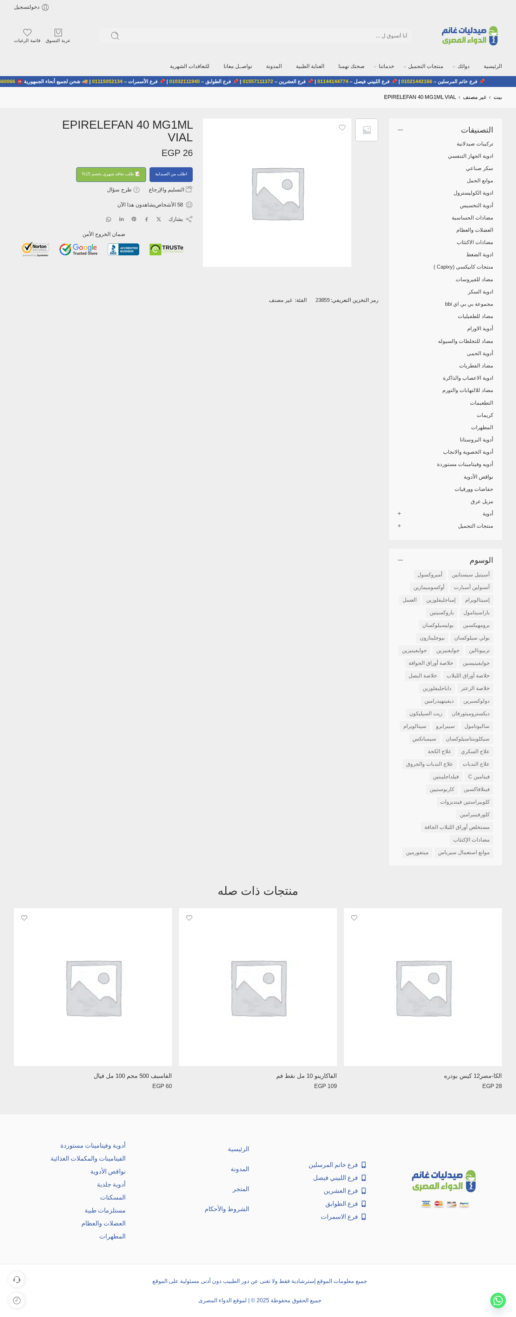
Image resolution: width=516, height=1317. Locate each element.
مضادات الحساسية (472, 217)
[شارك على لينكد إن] (121, 219)
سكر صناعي (479, 167)
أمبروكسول (429, 574)
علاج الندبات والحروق (429, 763)
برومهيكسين (476, 625)
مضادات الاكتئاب (475, 241)
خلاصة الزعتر (475, 688)
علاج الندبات (476, 763)
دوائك (469, 66)
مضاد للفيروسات (474, 279)
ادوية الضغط (479, 254)
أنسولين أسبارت (472, 587)
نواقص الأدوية (478, 476)
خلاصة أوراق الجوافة (431, 663)
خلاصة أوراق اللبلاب (468, 675)
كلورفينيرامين (475, 814)
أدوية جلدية (111, 1183)
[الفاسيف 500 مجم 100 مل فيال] (93, 986)
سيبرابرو (445, 726)
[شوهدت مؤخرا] (17, 1300)
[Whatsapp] (498, 1300)
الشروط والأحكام (227, 1208)
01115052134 (130, 80)
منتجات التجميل (437, 66)
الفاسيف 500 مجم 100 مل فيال (133, 1075)
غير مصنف (475, 96)
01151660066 (23, 80)
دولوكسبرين (476, 700)
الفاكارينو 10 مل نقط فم (306, 1075)
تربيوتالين (479, 650)
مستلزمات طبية (105, 1209)
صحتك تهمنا (375, 66)
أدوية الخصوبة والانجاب (468, 451)
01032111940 (208, 80)
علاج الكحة (439, 751)
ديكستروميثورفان (471, 713)
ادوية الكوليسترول (473, 192)
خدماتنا (404, 66)
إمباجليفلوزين (441, 599)
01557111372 (281, 80)
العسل (410, 599)
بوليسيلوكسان (438, 625)
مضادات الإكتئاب (471, 839)
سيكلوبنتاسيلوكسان (468, 738)
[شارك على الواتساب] (109, 219)
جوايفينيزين (414, 650)
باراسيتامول (476, 612)
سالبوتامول (477, 726)
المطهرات (482, 427)
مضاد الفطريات (476, 365)
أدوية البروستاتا (476, 439)
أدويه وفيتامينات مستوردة (465, 464)
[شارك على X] (158, 218)
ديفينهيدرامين (439, 700)
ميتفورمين (417, 852)
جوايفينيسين (476, 663)
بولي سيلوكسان (472, 637)
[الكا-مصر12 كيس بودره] (423, 986)
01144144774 (356, 80)
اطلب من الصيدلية (171, 173)
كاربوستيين (442, 789)
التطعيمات (481, 402)
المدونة (310, 66)
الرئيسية (494, 66)
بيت (498, 96)
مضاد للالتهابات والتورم (467, 389)
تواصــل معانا (278, 66)
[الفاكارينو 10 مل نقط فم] (258, 986)
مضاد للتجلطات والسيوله (465, 340)
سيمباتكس (424, 738)
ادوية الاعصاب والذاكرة (468, 377)
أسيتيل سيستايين (471, 574)
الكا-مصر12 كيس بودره (473, 1075)
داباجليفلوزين (437, 688)
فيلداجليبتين (446, 776)
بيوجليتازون (432, 637)
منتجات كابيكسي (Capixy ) (463, 266)
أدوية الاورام (480, 328)
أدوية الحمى (480, 353)
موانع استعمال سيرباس (464, 852)
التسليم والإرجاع (167, 189)
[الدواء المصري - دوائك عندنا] (471, 35)
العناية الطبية (340, 66)
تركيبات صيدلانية (475, 143)
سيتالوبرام (414, 726)
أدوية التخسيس (476, 205)
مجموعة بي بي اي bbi (469, 303)
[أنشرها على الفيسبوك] (146, 218)
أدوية (488, 513)
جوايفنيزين (447, 650)
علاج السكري (475, 751)
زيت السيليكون (425, 713)
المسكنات (113, 1196)
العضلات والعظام (474, 229)
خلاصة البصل (423, 675)
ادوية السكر (480, 291)
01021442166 (440, 80)
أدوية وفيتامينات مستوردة (93, 1144)
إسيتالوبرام (477, 599)
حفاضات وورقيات (474, 488)
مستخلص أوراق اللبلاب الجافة (457, 827)
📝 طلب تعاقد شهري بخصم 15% (111, 173)
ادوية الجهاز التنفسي (470, 155)
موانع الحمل (480, 180)
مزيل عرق (482, 501)
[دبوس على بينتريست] (134, 219)
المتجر (241, 1188)
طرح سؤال (120, 189)
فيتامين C (479, 776)
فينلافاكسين (477, 789)
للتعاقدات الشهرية (237, 66)
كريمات (485, 414)
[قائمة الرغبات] (342, 127)
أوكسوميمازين (429, 587)
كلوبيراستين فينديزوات (465, 801)
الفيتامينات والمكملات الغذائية (88, 1157)
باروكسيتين (442, 612)
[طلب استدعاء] (17, 1279)
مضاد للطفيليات (475, 315)
